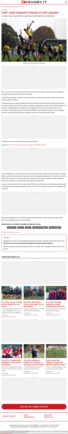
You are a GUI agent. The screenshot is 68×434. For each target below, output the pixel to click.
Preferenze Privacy (29, 417)
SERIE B (28, 227)
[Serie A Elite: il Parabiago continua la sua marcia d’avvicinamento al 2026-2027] (56, 293)
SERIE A (21, 227)
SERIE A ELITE (11, 227)
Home (2, 7)
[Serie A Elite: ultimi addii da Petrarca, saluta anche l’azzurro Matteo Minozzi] (34, 293)
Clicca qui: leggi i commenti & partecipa (34, 406)
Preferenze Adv (48, 417)
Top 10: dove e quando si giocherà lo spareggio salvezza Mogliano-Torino (27, 145)
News (6, 7)
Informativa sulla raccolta (6, 433)
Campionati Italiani (13, 7)
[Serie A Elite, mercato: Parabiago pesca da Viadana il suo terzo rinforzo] (11, 293)
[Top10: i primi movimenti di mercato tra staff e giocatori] (34, 40)
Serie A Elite (21, 7)
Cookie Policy (48, 415)
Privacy (26, 415)
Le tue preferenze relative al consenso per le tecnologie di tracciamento (46, 431)
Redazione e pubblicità (9, 416)
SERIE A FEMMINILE (55, 227)
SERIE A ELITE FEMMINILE (40, 227)
